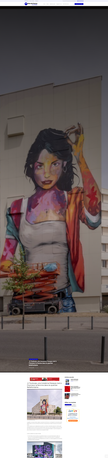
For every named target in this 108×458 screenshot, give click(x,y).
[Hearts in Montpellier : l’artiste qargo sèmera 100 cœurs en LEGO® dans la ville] (67, 389)
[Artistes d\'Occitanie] (31, 3)
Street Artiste (74, 406)
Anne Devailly (32, 367)
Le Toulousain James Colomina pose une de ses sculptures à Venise (75, 394)
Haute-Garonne (67, 406)
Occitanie (74, 404)
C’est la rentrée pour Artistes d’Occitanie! (74, 380)
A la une (72, 381)
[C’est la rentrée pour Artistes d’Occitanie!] (67, 382)
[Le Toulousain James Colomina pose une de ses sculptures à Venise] (67, 396)
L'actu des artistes (33, 359)
